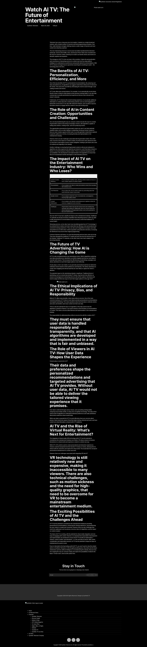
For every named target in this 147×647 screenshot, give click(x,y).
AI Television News (33, 612)
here (74, 553)
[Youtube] (73, 590)
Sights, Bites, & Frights (37, 626)
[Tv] (79, 590)
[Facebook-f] (68, 590)
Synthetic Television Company (36, 635)
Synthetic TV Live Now (37, 631)
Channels (31, 614)
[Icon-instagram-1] (73, 640)
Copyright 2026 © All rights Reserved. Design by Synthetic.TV (73, 595)
